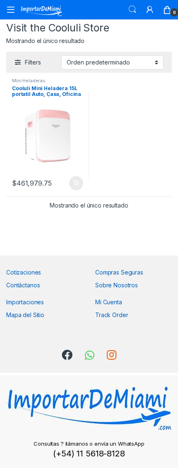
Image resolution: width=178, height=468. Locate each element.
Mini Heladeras (29, 81)
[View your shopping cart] (167, 9)
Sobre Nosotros (116, 285)
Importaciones (25, 302)
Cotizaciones (23, 272)
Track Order (111, 314)
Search (132, 9)
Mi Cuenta (108, 302)
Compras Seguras (119, 272)
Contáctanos (23, 285)
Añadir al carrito (74, 183)
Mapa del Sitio (25, 314)
